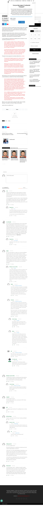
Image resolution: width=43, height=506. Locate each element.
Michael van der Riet (18, 285)
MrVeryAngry (16, 423)
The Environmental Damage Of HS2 (22, 134)
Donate (22, 22)
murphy (9, 120)
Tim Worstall (5, 21)
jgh (17, 360)
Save (8, 24)
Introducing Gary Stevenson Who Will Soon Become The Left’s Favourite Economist (35, 80)
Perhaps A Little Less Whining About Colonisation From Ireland (7, 134)
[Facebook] (17, 498)
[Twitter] (19, 498)
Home (3, 14)
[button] (39, 11)
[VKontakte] (24, 498)
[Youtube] (26, 498)
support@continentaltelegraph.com (24, 495)
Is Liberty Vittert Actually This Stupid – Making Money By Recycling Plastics (35, 62)
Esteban (18, 320)
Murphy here (12, 39)
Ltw (14, 208)
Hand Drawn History (33, 65)
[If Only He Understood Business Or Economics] (15, 154)
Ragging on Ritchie (7, 14)
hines (6, 120)
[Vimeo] (21, 498)
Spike (15, 268)
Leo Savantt (16, 240)
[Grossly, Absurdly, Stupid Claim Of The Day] (6, 154)
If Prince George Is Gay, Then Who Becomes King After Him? (35, 76)
